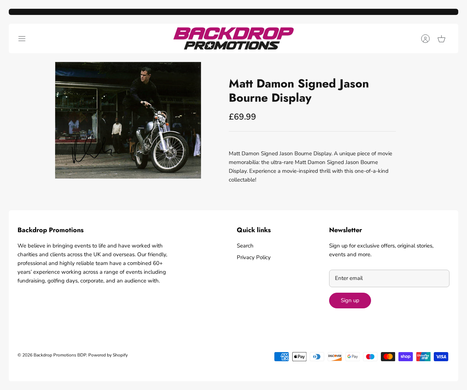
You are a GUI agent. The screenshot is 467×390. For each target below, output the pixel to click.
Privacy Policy (254, 257)
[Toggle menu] (26, 38)
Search (245, 245)
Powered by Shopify (108, 355)
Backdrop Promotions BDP (60, 355)
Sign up (350, 300)
